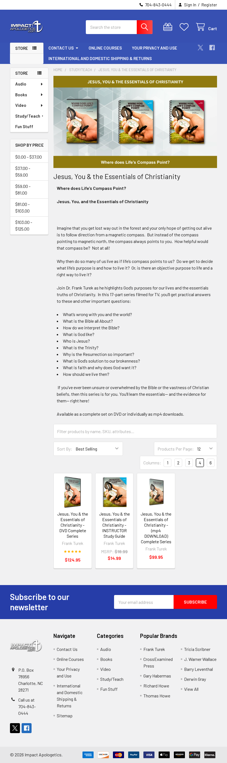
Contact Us (61, 47)
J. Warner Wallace (200, 659)
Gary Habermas (157, 675)
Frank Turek (154, 649)
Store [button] (21, 48)
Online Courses (105, 47)
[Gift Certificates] (169, 27)
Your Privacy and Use (154, 47)
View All (191, 689)
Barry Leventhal (198, 669)
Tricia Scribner (197, 649)
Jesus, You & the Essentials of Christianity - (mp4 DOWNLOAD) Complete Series (156, 527)
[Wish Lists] (185, 27)
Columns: (152, 462)
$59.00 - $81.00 (22, 189)
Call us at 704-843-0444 (27, 706)
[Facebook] (212, 48)
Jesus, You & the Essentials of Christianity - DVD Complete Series (72, 525)
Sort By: (64, 448)
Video (20, 105)
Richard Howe (156, 685)
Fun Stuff (24, 126)
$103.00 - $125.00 (23, 225)
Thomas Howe (156, 695)
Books (21, 94)
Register (209, 4)
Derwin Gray (195, 679)
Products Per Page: (176, 448)
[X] (200, 48)
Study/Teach (27, 115)
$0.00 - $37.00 (28, 156)
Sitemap (65, 715)
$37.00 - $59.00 (22, 171)
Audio (20, 83)
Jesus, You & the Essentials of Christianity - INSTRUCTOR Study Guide (114, 525)
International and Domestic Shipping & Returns (100, 58)
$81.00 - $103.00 (22, 207)
